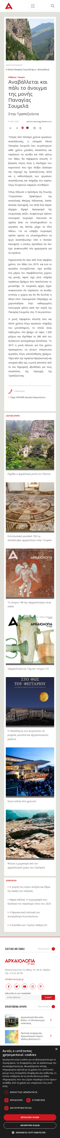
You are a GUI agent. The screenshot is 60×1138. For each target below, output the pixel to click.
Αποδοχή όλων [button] (30, 1117)
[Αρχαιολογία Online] (8, 6)
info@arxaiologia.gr (14, 979)
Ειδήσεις (12, 77)
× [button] (56, 1049)
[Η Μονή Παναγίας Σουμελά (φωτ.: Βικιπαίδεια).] (30, 39)
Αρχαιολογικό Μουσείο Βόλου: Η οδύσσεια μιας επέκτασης (32, 1020)
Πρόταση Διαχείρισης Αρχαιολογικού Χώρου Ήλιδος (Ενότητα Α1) (32, 1036)
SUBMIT (48, 997)
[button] (30, 1132)
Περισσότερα (44, 948)
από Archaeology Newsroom (39, 121)
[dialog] (30, 1092)
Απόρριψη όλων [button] (30, 1125)
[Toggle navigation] (33, 6)
